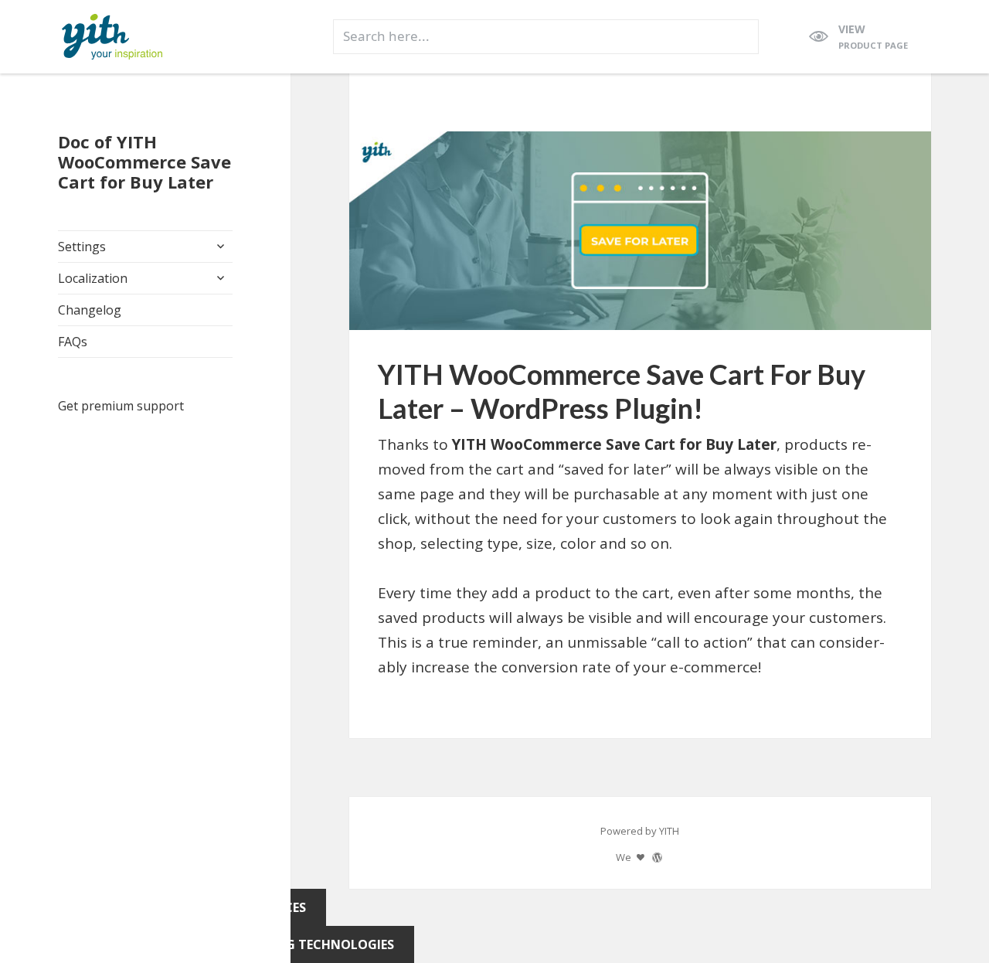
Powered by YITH (639, 831)
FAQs (72, 341)
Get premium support (121, 405)
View (873, 36)
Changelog (89, 309)
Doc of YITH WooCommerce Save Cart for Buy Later (144, 161)
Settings (82, 246)
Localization (92, 278)
